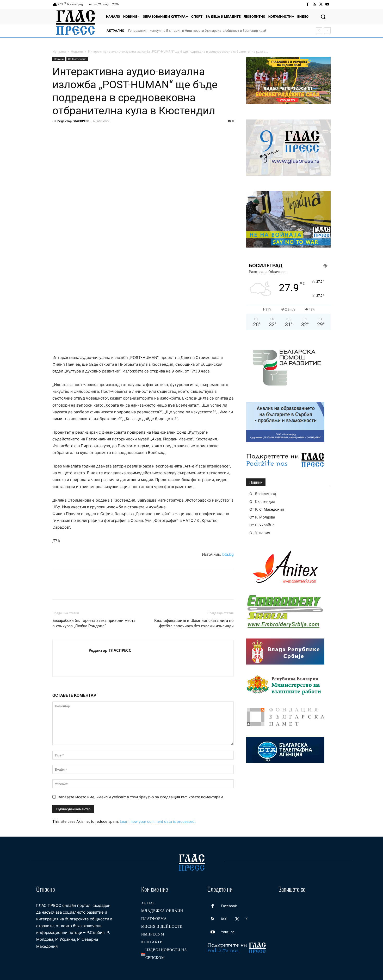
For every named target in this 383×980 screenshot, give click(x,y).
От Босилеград (262, 493)
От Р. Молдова (262, 517)
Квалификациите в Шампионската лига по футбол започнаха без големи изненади (194, 623)
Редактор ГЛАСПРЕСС (73, 121)
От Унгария (259, 532)
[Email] (105, 133)
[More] (153, 133)
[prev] (319, 30)
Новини (77, 51)
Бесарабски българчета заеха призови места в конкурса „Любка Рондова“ (93, 623)
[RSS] (314, 4)
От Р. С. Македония (266, 509)
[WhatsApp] (93, 133)
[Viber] (141, 133)
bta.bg (228, 554)
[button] (323, 16)
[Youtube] (327, 4)
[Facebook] (307, 4)
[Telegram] (129, 133)
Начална (59, 51)
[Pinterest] (81, 133)
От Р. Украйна (262, 524)
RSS (224, 919)
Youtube (228, 932)
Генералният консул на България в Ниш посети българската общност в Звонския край (197, 31)
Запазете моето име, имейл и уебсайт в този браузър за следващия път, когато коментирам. (141, 797)
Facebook (229, 906)
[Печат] (117, 133)
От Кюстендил (77, 59)
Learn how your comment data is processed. (158, 821)
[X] (321, 4)
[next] (327, 30)
